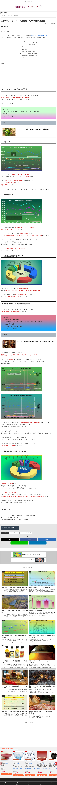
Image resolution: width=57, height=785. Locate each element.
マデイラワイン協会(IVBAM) (38, 35)
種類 (30, 532)
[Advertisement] (28, 74)
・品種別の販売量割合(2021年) (28, 51)
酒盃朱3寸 (4, 765)
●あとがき (22, 57)
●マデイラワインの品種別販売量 (27, 44)
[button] (56, 763)
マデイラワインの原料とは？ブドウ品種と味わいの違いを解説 (33, 129)
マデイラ (17, 532)
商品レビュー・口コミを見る (18, 768)
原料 (26, 532)
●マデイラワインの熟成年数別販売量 (28, 53)
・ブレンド (23, 46)
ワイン (22, 532)
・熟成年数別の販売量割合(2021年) (29, 55)
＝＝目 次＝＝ (26, 42)
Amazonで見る (7, 773)
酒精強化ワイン (5, 532)
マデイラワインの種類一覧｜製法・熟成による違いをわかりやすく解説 (35, 341)
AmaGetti (6, 763)
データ (12, 532)
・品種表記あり (24, 49)
